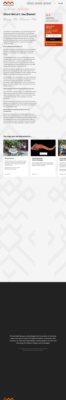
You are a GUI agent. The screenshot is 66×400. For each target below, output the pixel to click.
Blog (9, 9)
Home (4, 9)
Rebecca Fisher (7, 19)
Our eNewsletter (54, 35)
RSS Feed (52, 39)
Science (14, 9)
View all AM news (52, 44)
